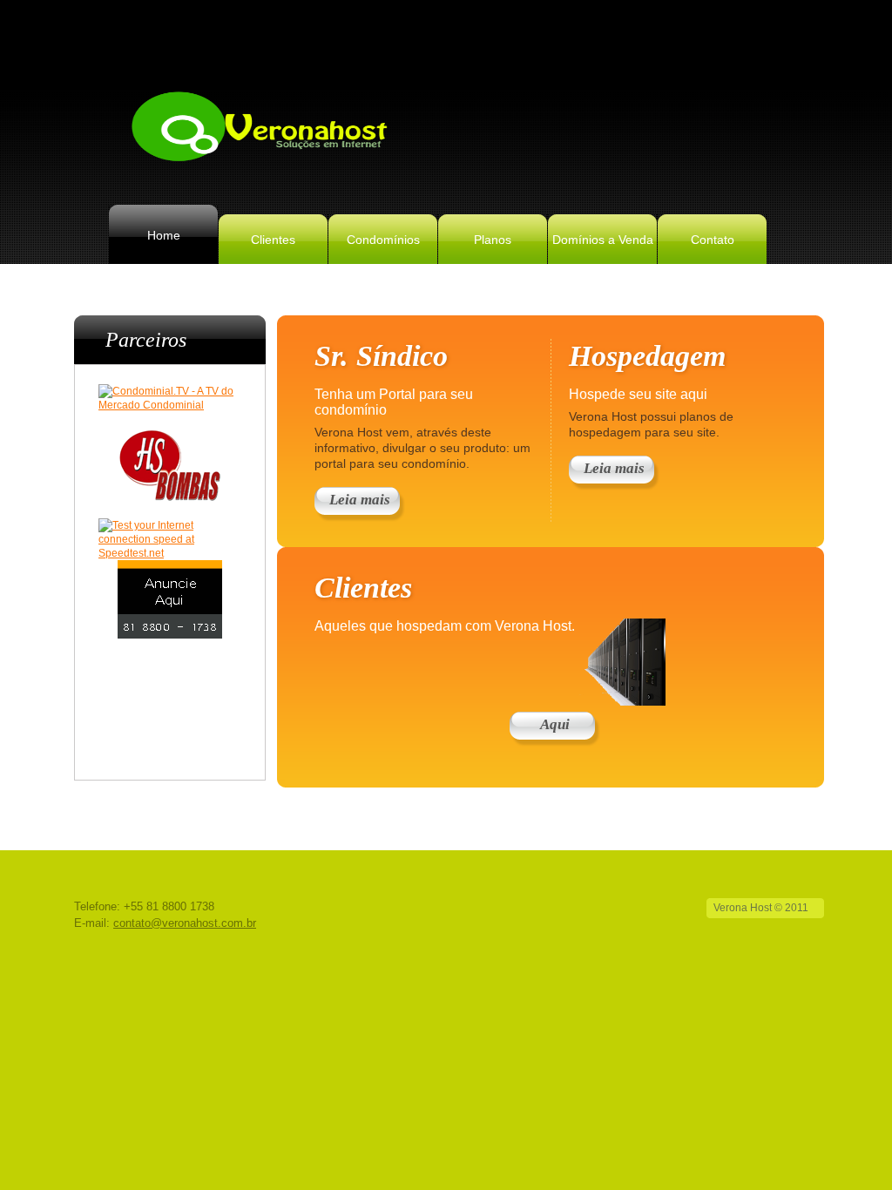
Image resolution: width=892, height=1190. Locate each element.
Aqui (555, 724)
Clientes (273, 240)
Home (163, 235)
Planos (492, 240)
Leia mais (359, 499)
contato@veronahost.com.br (184, 923)
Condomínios (383, 240)
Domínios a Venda (602, 240)
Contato (712, 240)
